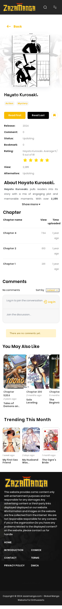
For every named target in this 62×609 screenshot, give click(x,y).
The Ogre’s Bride (49, 461)
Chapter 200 (34, 391)
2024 (26, 125)
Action (9, 103)
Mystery (23, 103)
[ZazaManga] (19, 7)
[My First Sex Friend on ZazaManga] (11, 439)
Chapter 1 (9, 264)
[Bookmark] (54, 115)
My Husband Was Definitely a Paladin (30, 464)
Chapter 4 (9, 233)
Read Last (38, 115)
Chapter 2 (9, 248)
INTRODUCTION (13, 550)
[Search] (45, 7)
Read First (14, 115)
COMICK (36, 550)
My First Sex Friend (10, 461)
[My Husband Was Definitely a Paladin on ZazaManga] (31, 439)
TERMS (35, 557)
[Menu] (54, 7)
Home (8, 542)
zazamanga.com (32, 596)
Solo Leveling (31, 401)
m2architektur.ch (30, 583)
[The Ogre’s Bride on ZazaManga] (50, 439)
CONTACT (10, 557)
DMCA (35, 565)
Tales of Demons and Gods (11, 406)
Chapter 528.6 (8, 393)
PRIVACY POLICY (14, 565)
